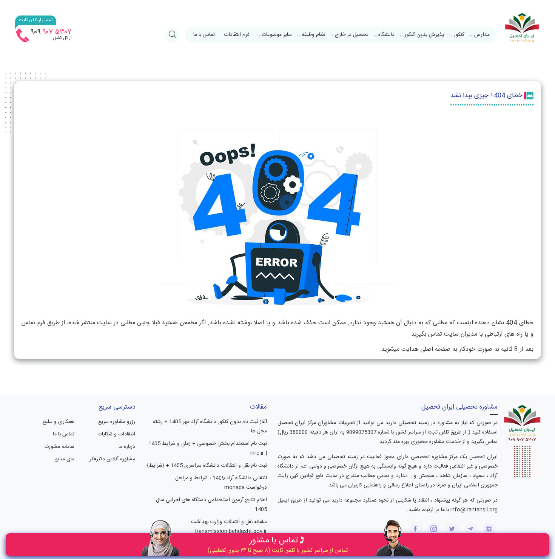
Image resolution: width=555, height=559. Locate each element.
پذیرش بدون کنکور (424, 34)
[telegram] (470, 529)
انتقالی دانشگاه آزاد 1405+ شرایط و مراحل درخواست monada (221, 483)
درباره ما (127, 446)
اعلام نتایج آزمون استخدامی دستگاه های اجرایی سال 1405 (211, 505)
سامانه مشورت (59, 446)
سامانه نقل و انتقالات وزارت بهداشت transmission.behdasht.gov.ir (229, 526)
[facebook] (415, 529)
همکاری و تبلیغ (58, 421)
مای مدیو (64, 459)
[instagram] (433, 529)
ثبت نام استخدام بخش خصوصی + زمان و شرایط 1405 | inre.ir (207, 448)
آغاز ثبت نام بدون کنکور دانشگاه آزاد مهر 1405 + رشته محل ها (210, 426)
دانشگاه (386, 34)
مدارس (482, 34)
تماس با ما (204, 34)
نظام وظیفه (313, 34)
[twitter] (452, 529)
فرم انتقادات (237, 34)
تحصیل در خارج (351, 34)
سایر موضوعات (277, 34)
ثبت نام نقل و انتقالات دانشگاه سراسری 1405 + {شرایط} (207, 465)
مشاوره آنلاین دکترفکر (112, 459)
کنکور (459, 34)
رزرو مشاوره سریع (116, 421)
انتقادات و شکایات (116, 434)
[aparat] (489, 529)
